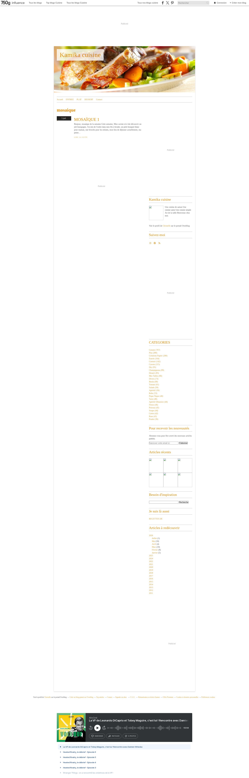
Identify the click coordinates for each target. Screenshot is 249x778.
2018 (151, 573)
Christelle (166, 226)
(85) (154, 373)
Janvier (155, 553)
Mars (154, 547)
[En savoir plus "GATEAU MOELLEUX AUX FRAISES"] (156, 480)
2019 (151, 570)
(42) (153, 413)
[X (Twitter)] (167, 2)
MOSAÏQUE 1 (86, 119)
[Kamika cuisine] (156, 213)
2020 (151, 567)
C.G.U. (132, 697)
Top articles (100, 697)
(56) (154, 390)
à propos (132, 736)
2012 (151, 590)
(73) (153, 379)
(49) (156, 396)
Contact (99, 99)
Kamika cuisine (80, 54)
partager (115, 736)
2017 (151, 576)
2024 (151, 558)
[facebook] (163, 2)
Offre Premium (168, 697)
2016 (151, 579)
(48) (153, 399)
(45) (154, 408)
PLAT (79, 99)
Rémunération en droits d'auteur (149, 697)
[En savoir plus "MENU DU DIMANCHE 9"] (185, 465)
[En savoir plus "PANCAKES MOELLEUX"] (156, 465)
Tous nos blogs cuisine (147, 3)
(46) (158, 402)
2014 (151, 584)
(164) (154, 359)
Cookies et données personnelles (187, 697)
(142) (155, 361)
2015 (151, 582)
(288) (153, 353)
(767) (154, 350)
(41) (153, 416)
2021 (151, 564)
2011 (151, 593)
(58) (153, 387)
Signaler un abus (121, 697)
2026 (151, 535)
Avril (154, 544)
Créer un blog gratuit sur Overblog (81, 697)
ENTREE (70, 99)
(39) (153, 419)
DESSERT (88, 99)
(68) (153, 382)
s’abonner (99, 736)
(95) (152, 367)
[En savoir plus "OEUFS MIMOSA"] (185, 480)
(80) (155, 376)
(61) (154, 385)
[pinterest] (172, 2)
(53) (153, 393)
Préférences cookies (208, 697)
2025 (151, 556)
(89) (156, 370)
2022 (151, 561)
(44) (153, 410)
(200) (158, 356)
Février (155, 550)
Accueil (60, 99)
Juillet (154, 538)
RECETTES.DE (156, 519)
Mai (153, 541)
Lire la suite (80, 137)
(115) (154, 364)
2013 (151, 587)
